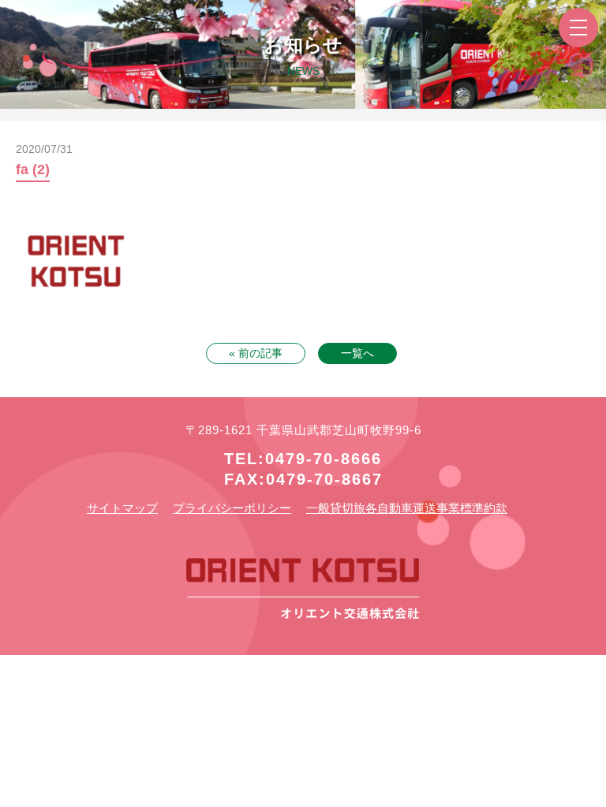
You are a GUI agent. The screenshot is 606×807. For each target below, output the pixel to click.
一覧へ (357, 353)
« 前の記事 (255, 353)
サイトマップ (122, 508)
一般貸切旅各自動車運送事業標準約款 (406, 508)
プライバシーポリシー (232, 508)
